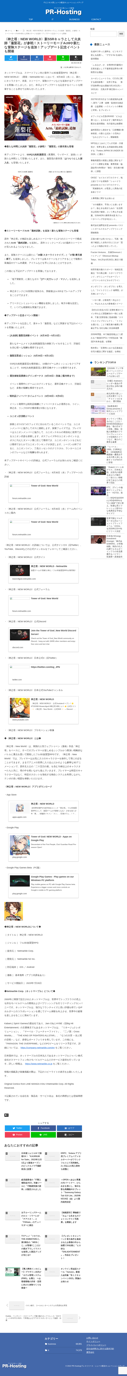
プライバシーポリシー (96, 1345)
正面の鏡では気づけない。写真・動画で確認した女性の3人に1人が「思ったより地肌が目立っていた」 (107, 242)
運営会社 (90, 1352)
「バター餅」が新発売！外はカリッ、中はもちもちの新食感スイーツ (107, 302)
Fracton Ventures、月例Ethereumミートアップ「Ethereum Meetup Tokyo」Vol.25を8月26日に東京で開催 (107, 257)
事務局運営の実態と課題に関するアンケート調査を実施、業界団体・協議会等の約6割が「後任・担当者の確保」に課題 (107, 165)
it (7, 1115)
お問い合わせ (92, 1338)
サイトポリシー (93, 1341)
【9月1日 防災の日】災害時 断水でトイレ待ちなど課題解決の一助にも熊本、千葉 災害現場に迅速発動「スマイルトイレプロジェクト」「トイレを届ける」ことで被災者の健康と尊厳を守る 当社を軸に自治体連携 (107, 319)
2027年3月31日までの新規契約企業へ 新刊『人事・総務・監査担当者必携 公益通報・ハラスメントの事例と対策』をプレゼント (107, 104)
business (65, 1344)
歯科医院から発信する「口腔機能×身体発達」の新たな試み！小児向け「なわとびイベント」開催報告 (107, 133)
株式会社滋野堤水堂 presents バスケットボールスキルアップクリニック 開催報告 (107, 229)
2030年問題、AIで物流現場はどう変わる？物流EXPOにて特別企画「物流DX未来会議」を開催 (107, 338)
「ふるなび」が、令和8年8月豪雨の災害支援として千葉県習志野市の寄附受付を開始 (107, 68)
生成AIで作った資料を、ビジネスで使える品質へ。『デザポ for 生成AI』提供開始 (107, 55)
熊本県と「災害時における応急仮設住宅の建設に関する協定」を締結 (107, 350)
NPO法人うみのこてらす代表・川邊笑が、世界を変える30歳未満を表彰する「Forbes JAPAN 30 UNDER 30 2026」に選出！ (107, 148)
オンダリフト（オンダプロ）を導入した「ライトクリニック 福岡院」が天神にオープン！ (107, 290)
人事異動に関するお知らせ (103, 198)
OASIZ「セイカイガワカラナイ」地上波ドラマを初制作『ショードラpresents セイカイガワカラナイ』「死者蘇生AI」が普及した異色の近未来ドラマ (107, 184)
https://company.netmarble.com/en (38, 1047)
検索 (92, 29)
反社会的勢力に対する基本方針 (100, 1349)
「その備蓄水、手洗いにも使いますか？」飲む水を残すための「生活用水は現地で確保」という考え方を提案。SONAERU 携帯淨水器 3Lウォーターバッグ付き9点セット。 (107, 211)
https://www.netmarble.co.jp (38, 1064)
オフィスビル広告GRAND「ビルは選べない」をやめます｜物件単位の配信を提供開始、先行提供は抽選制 (107, 120)
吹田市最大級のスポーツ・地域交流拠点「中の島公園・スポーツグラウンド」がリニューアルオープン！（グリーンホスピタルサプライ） (107, 274)
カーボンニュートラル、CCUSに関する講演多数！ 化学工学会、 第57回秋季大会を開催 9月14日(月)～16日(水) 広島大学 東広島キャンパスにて (107, 85)
